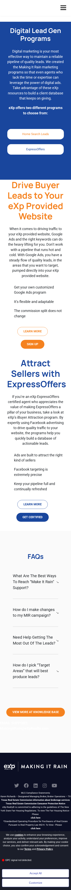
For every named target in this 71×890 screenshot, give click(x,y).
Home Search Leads (35, 134)
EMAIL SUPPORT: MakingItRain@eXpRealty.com (24, 725)
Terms (27, 849)
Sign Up (32, 344)
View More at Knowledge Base (35, 712)
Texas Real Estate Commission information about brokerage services (35, 800)
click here (35, 818)
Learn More (32, 331)
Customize (35, 882)
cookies (19, 835)
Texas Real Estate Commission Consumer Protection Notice (35, 803)
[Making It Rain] (22, 8)
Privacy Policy (45, 849)
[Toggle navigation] (63, 8)
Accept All (36, 873)
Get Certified (32, 517)
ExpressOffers (35, 149)
